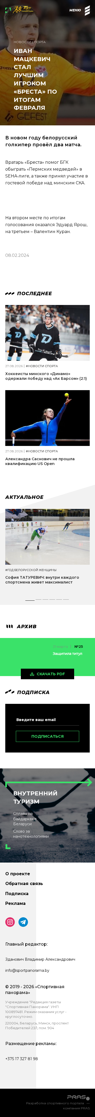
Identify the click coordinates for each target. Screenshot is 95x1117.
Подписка (16, 893)
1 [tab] (30, 601)
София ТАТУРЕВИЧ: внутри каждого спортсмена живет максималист (42, 580)
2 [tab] (39, 601)
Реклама (15, 903)
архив (26, 627)
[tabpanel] (47, 551)
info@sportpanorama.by (27, 970)
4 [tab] (52, 601)
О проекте (17, 873)
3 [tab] (46, 601)
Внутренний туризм (35, 797)
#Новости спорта (42, 366)
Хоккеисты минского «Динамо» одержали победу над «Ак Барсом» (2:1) (46, 376)
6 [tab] (66, 601)
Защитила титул (67, 653)
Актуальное (24, 497)
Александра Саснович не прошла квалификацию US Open (40, 461)
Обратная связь (24, 883)
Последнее (34, 294)
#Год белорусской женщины (30, 570)
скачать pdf (51, 674)
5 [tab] (59, 601)
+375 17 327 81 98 (21, 1058)
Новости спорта (30, 42)
